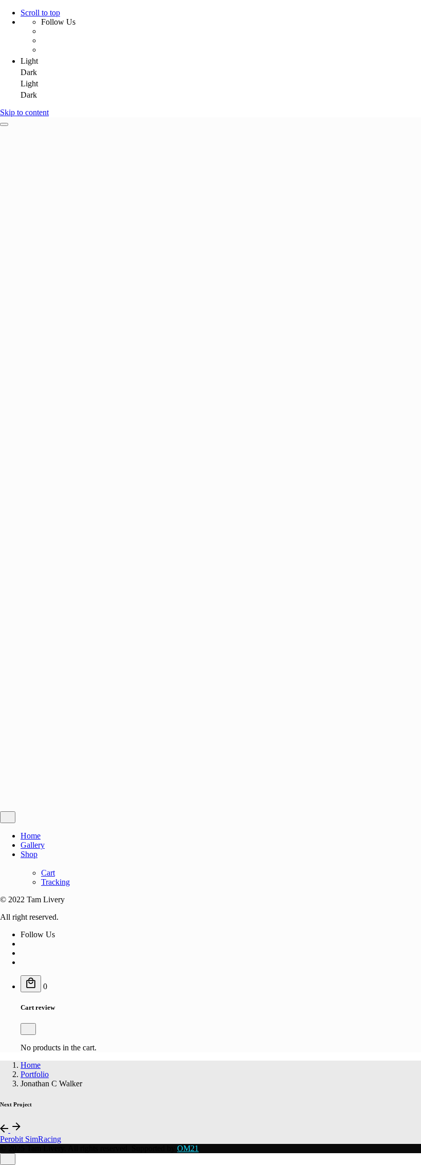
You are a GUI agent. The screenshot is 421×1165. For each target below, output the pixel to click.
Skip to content (24, 112)
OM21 (188, 1148)
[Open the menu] (4, 124)
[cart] (31, 983)
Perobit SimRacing (30, 1139)
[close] (7, 817)
